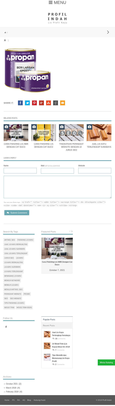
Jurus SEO (9, 258)
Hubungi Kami (39, 400)
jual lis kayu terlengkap (15, 253)
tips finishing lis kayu (14, 303)
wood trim (9, 307)
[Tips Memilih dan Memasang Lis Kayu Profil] (47, 357)
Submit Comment (18, 212)
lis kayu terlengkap (13, 271)
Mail (50, 166)
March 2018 (11, 388)
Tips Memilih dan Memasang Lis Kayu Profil (60, 358)
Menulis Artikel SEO (13, 289)
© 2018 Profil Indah (104, 400)
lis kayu (19, 258)
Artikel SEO (9, 240)
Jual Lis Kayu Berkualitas (15, 244)
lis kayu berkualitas (13, 262)
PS (13, 400)
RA (18, 400)
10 (56, 338)
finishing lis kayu (25, 240)
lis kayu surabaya (12, 267)
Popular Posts (49, 319)
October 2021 (12, 384)
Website (81, 166)
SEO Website (15, 298)
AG (23, 400)
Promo (27, 294)
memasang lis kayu (12, 276)
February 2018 (12, 392)
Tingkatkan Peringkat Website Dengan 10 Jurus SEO (71, 147)
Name (6, 166)
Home (6, 400)
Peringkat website (12, 294)
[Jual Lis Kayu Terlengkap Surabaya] (47, 334)
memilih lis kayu (11, 285)
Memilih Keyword (12, 280)
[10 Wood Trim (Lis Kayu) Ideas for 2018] (47, 345)
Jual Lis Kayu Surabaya (14, 249)
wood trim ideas (24, 307)
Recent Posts (49, 325)
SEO (6, 298)
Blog (29, 400)
